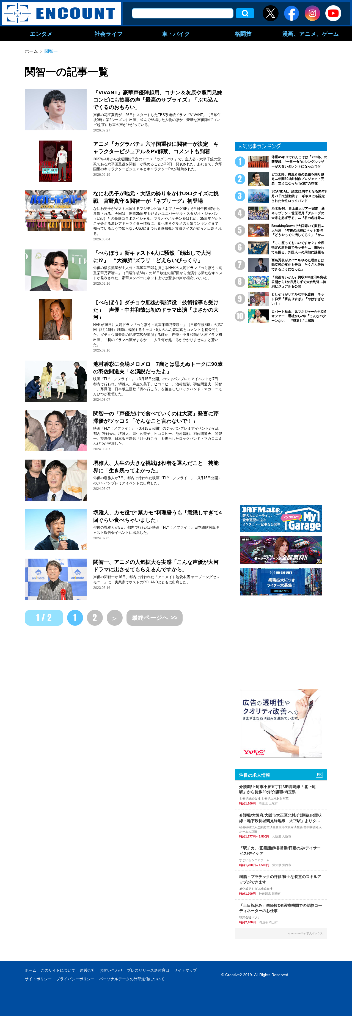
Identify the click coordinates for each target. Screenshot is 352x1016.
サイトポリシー (38, 979)
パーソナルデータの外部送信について (131, 979)
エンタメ (41, 33)
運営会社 (87, 970)
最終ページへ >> (155, 617)
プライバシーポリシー (75, 979)
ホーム (30, 970)
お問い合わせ (111, 970)
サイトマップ (185, 970)
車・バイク (176, 33)
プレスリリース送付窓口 (148, 970)
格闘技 (243, 33)
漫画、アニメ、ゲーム (310, 33)
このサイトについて (58, 970)
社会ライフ (109, 33)
